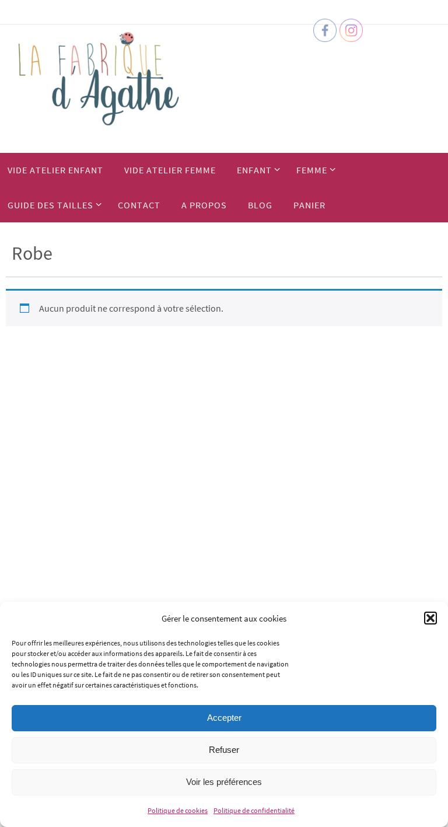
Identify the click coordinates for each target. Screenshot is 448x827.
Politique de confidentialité (254, 810)
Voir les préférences (224, 782)
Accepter (224, 718)
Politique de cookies (178, 810)
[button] (430, 618)
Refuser (224, 750)
